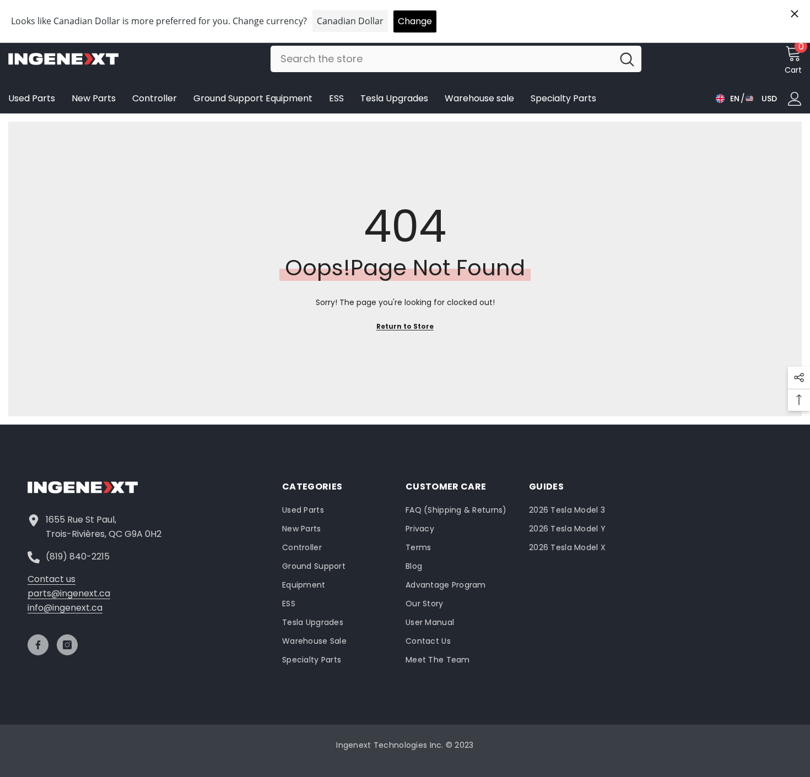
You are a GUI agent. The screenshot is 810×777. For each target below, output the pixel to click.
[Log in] (795, 99)
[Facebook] (38, 644)
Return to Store (405, 326)
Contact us (51, 579)
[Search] (456, 59)
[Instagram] (67, 644)
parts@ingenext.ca (69, 593)
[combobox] (442, 59)
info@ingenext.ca (65, 607)
